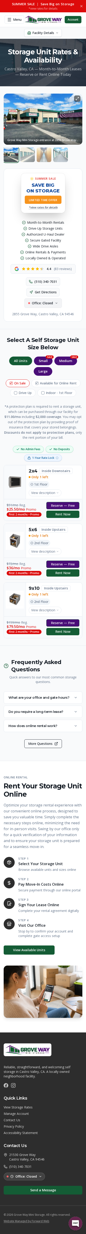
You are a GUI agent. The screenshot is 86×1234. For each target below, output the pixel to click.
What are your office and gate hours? (38, 698)
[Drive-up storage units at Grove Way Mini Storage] (27, 154)
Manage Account (16, 1113)
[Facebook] (6, 1085)
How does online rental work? (32, 726)
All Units (20, 361)
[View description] (15, 482)
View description (43, 493)
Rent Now (62, 514)
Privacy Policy (14, 1126)
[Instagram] (13, 1085)
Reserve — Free (63, 505)
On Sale (20, 383)
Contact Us (12, 1120)
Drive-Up (25, 393)
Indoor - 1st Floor (59, 393)
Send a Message (43, 1190)
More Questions (40, 743)
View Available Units (29, 950)
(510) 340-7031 (45, 281)
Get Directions (46, 292)
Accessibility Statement (21, 1133)
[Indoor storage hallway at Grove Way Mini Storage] (44, 154)
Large (43, 371)
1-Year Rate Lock (43, 458)
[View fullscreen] (77, 98)
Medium (68, 360)
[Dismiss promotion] (81, 6)
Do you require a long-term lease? (35, 712)
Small (45, 360)
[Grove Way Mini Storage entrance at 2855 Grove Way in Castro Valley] (11, 154)
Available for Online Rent (58, 383)
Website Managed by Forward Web (26, 1221)
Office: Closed (26, 1176)
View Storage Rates (18, 1107)
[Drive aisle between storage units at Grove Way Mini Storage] (60, 154)
